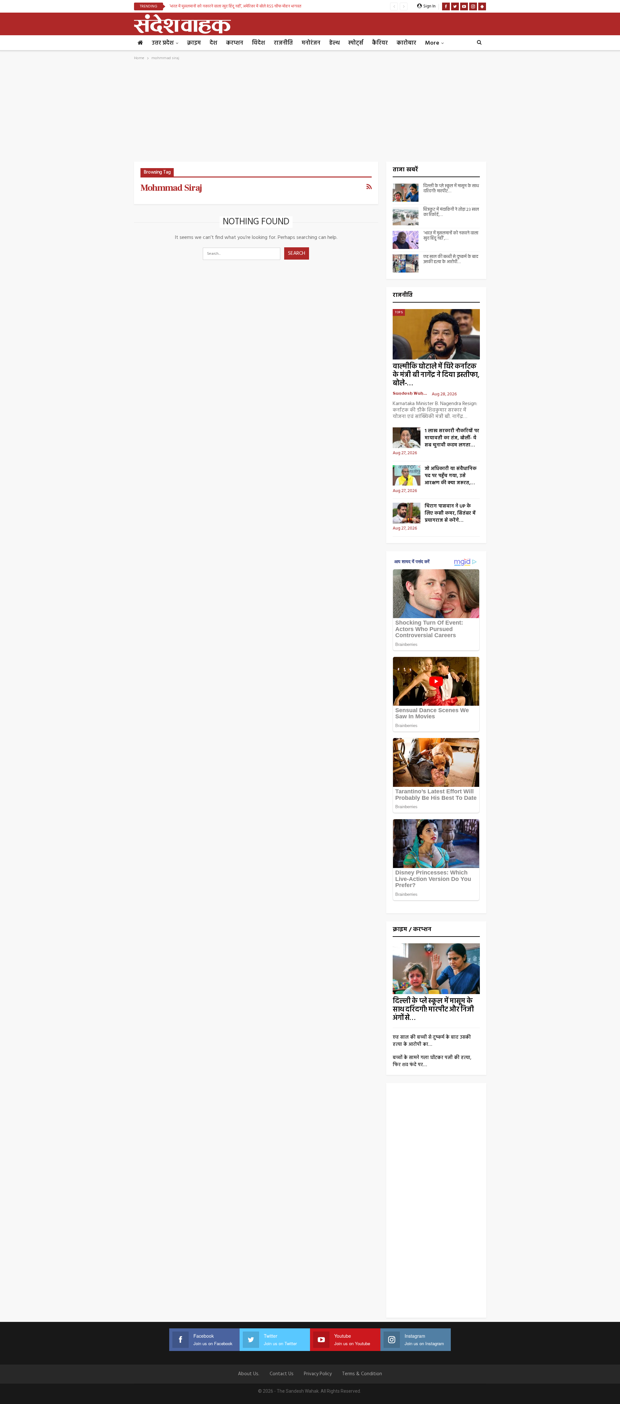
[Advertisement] (310, 113)
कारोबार (406, 43)
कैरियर (380, 43)
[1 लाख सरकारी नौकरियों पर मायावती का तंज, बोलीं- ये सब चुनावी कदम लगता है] (406, 437)
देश (213, 43)
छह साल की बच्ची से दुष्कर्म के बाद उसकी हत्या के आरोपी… (450, 259)
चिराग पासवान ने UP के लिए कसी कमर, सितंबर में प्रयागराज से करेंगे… (450, 513)
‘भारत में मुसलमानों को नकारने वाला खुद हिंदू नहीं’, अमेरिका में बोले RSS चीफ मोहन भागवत (235, 6)
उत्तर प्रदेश (163, 43)
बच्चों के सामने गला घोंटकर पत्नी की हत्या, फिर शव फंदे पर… (432, 1061)
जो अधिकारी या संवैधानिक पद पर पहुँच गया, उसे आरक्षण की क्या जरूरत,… (451, 476)
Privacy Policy (318, 1374)
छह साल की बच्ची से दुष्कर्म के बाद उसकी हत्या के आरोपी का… (432, 1041)
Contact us (282, 1374)
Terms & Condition (362, 1374)
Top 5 (399, 312)
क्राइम (194, 43)
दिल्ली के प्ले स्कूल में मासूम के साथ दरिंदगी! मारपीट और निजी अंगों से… (433, 1010)
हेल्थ (334, 43)
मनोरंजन (311, 43)
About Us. (248, 1374)
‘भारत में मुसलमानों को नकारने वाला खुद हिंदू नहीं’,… (450, 236)
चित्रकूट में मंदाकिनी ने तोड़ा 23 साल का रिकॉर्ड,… (451, 212)
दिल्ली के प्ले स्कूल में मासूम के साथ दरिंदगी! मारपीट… (451, 188)
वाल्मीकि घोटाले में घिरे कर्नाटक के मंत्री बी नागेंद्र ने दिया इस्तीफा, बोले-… (436, 375)
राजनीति (283, 43)
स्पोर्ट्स (355, 43)
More (432, 43)
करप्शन (234, 43)
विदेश (258, 43)
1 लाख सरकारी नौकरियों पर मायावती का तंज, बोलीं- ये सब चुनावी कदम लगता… (452, 438)
